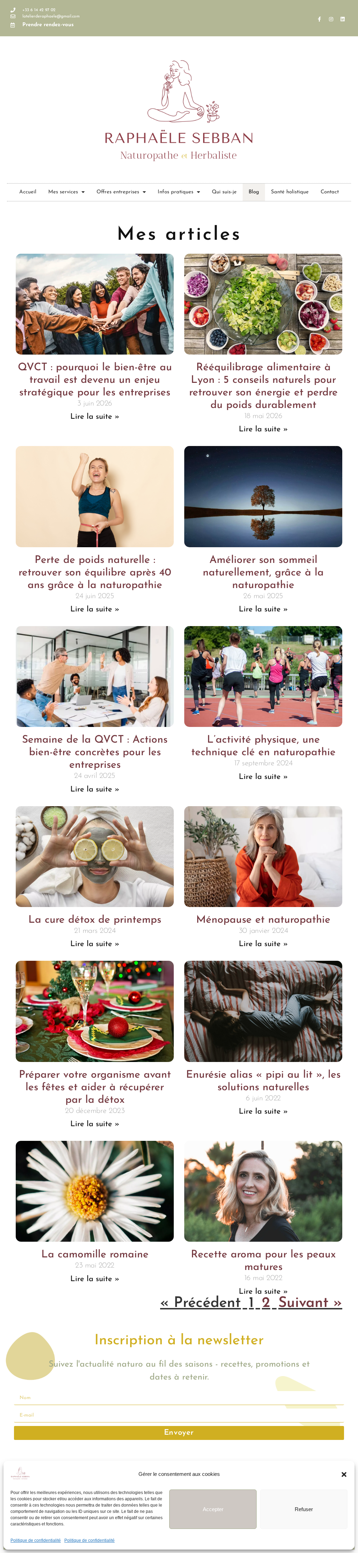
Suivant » (310, 1303)
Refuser (304, 1509)
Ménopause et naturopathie (263, 920)
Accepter (213, 1509)
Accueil (27, 192)
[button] (344, 1474)
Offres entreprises (117, 192)
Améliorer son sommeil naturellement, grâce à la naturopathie (263, 573)
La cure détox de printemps (94, 920)
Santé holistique (290, 192)
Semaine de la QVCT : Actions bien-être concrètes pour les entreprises (94, 753)
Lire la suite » (94, 417)
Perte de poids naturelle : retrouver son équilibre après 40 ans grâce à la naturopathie (95, 573)
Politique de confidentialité (35, 1540)
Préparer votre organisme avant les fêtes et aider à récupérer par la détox (95, 1088)
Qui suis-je (224, 192)
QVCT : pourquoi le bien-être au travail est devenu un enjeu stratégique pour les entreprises (95, 380)
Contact (330, 192)
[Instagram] (331, 19)
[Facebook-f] (319, 19)
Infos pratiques (175, 192)
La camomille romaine (95, 1254)
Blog (254, 192)
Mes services (63, 192)
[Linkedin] (343, 19)
